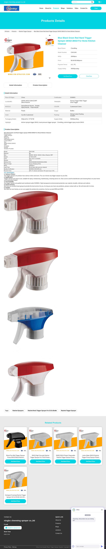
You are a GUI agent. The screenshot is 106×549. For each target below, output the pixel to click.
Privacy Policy (7, 547)
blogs (63, 8)
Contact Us (58, 533)
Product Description (40, 85)
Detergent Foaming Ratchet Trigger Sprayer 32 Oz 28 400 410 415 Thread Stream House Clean (15, 496)
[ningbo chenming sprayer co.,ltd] (13, 8)
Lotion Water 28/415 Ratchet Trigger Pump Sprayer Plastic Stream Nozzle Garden (90, 456)
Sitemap (14, 547)
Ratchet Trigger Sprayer (25, 31)
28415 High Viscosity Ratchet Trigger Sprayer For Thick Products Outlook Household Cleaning (40, 456)
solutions (70, 8)
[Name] (92, 2)
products (56, 8)
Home (41, 8)
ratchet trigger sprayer (68, 410)
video (76, 8)
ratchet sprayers (18, 410)
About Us (58, 520)
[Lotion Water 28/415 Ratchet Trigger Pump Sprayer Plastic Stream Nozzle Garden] (90, 440)
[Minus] (102, 510)
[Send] (102, 546)
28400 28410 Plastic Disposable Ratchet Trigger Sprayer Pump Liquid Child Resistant (65, 456)
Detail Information (15, 85)
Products (14, 31)
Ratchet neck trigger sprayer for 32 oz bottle (42, 410)
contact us (83, 8)
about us (48, 8)
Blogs (57, 526)
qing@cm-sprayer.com (14, 527)
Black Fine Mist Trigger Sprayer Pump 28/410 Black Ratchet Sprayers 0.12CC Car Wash (15, 456)
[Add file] (73, 546)
